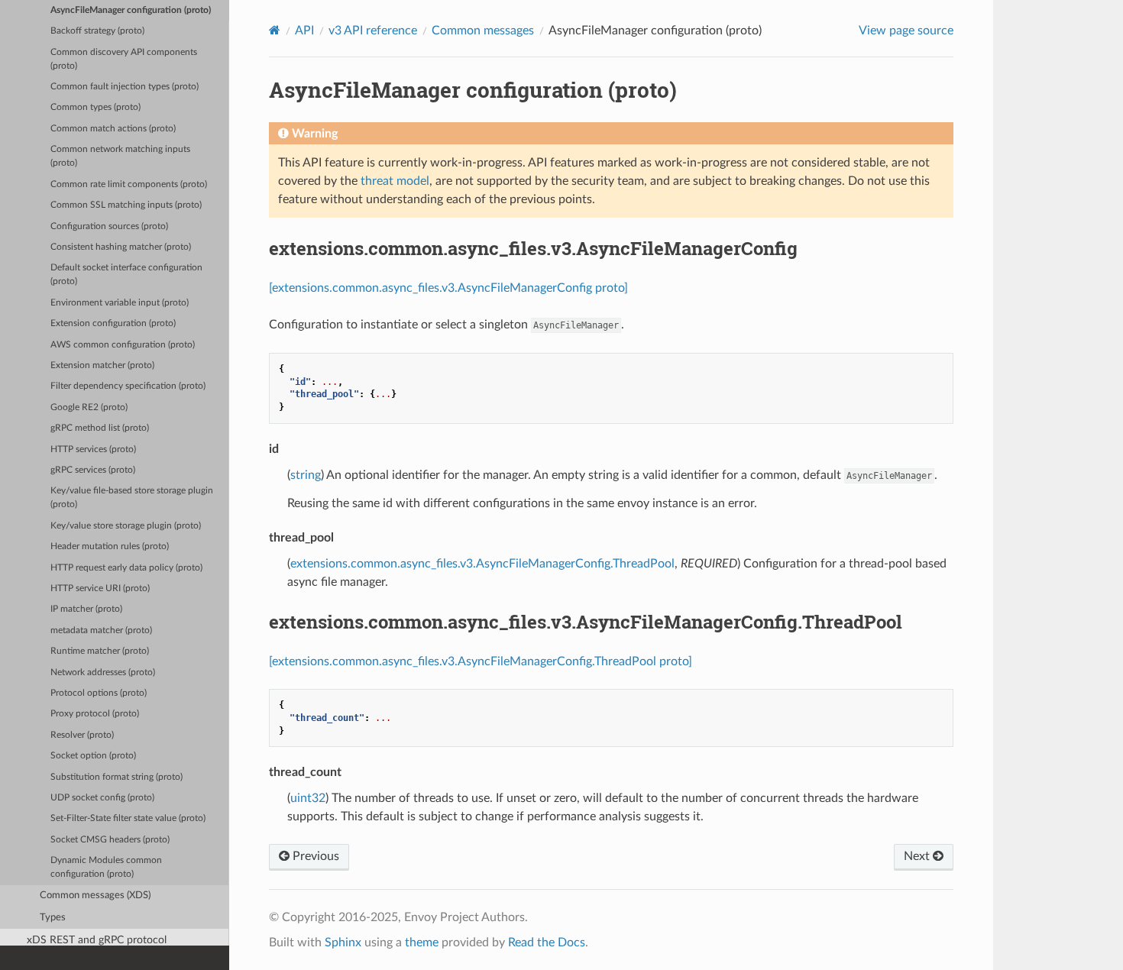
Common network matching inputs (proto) (120, 156)
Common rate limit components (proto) (128, 184)
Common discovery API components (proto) (123, 59)
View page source (906, 30)
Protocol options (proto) (98, 693)
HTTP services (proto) (93, 449)
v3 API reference (372, 30)
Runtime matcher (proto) (99, 651)
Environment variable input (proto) (119, 303)
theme (422, 942)
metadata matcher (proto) (101, 630)
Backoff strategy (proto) (97, 31)
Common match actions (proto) (113, 128)
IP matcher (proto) (86, 609)
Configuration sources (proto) (109, 226)
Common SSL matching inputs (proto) (126, 205)
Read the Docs (546, 942)
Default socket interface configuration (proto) (126, 275)
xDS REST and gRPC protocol (97, 940)
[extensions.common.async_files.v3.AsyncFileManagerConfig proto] (448, 288)
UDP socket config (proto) (102, 798)
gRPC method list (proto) (99, 428)
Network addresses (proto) (102, 672)
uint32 (307, 798)
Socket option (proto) (93, 756)
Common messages (483, 30)
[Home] (274, 30)
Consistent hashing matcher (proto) (120, 247)
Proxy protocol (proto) (94, 714)
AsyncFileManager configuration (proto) (130, 10)
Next (918, 856)
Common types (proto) (95, 107)
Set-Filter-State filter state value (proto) (128, 818)
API (304, 30)
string (305, 475)
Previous (314, 856)
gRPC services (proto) (92, 470)
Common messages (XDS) (95, 895)
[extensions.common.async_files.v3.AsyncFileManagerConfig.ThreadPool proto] (480, 661)
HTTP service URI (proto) (100, 588)
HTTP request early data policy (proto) (126, 568)
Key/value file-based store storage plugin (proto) (131, 498)
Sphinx (343, 942)
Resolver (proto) (82, 735)
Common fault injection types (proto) (124, 86)
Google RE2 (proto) (89, 407)
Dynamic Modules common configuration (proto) (106, 867)
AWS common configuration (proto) (122, 345)
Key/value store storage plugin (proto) (125, 526)
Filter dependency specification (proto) (128, 386)
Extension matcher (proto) (102, 365)
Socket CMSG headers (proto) (110, 840)
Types (53, 918)
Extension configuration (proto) (113, 323)
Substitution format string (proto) (116, 777)
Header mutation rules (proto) (109, 546)
